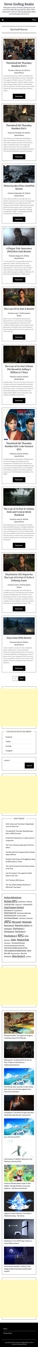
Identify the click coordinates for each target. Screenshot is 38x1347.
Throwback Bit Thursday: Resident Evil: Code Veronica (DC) (19, 446)
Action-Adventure (12, 897)
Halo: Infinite (22, 918)
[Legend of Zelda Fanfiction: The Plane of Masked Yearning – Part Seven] (19, 1202)
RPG (21, 935)
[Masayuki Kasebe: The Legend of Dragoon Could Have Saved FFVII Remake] (19, 1023)
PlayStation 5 (10, 935)
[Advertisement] (19, 707)
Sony (13, 939)
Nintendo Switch (22, 925)
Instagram (9, 751)
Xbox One (24, 953)
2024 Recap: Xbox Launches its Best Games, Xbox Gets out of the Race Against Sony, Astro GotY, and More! (19, 1089)
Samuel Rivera (19, 73)
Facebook (9, 737)
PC (31, 925)
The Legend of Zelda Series (15, 950)
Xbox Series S (7, 956)
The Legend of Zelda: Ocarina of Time (15, 948)
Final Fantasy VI (18, 910)
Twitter (8, 741)
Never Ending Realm (19, 4)
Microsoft (16, 922)
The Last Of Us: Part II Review (19, 309)
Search (7, 760)
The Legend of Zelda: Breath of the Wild (14, 945)
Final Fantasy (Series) (14, 907)
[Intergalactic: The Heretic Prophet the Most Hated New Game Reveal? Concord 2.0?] (19, 1103)
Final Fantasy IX (8, 910)
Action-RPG (10, 901)
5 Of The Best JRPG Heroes (15, 880)
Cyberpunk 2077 (27, 904)
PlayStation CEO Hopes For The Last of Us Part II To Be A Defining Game (19, 577)
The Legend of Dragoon (18, 943)
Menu (34, 20)
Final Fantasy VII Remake (24, 913)
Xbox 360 (7, 953)
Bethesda (29, 901)
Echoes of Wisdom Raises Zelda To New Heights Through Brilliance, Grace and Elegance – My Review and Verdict (17, 1185)
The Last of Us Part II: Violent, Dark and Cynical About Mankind (19, 512)
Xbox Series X (18, 956)
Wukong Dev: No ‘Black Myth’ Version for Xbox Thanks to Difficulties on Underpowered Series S (18, 1062)
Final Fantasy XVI (10, 915)
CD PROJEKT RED (9, 904)
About (5, 1329)
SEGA (26, 936)
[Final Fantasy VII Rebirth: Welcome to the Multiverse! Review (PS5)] (19, 1149)
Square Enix (23, 939)
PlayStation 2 (9, 931)
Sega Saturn (7, 940)
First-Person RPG (21, 915)
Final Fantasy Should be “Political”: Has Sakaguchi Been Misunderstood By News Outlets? (17, 1268)
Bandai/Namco (22, 901)
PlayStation (8, 929)
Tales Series (7, 943)
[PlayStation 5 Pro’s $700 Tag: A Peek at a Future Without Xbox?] (19, 1229)
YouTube (8, 746)
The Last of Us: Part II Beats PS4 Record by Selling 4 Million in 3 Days (19, 369)
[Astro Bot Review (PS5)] (19, 1127)
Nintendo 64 (9, 925)
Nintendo (27, 921)
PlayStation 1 (18, 928)
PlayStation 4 (20, 931)
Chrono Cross (18, 904)
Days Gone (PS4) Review (19, 638)
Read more (19, 96)
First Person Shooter (11, 918)
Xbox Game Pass (15, 953)
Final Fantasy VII (10, 913)
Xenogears (28, 956)
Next (22, 678)
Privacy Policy (7, 1333)
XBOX (29, 950)
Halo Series (29, 918)
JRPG (7, 921)
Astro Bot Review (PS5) (12, 1137)
